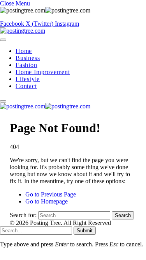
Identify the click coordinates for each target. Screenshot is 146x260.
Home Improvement (43, 72)
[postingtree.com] (22, 30)
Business (28, 58)
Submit (85, 230)
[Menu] (3, 40)
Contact (26, 86)
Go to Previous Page (50, 194)
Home (24, 51)
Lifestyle (28, 79)
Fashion (26, 65)
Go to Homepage (46, 201)
